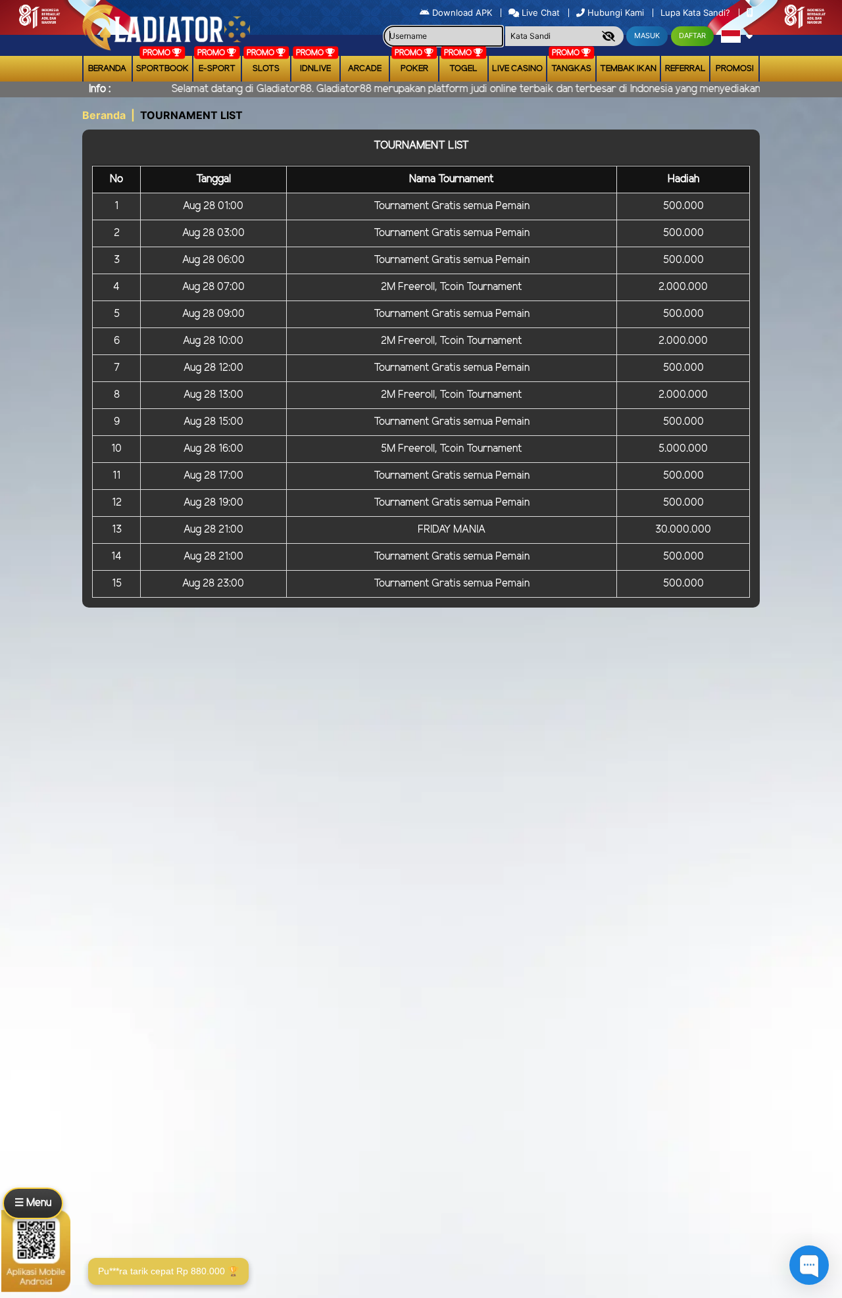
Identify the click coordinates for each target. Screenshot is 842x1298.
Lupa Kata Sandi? (696, 12)
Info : (100, 89)
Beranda (107, 69)
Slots (266, 69)
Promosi (735, 69)
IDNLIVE (315, 69)
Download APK (462, 12)
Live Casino (517, 69)
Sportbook (162, 69)
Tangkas (571, 69)
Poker (414, 69)
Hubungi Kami (616, 12)
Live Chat (539, 12)
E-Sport (217, 69)
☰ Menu (32, 1203)
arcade (365, 69)
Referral (685, 69)
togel (463, 69)
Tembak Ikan (628, 69)
